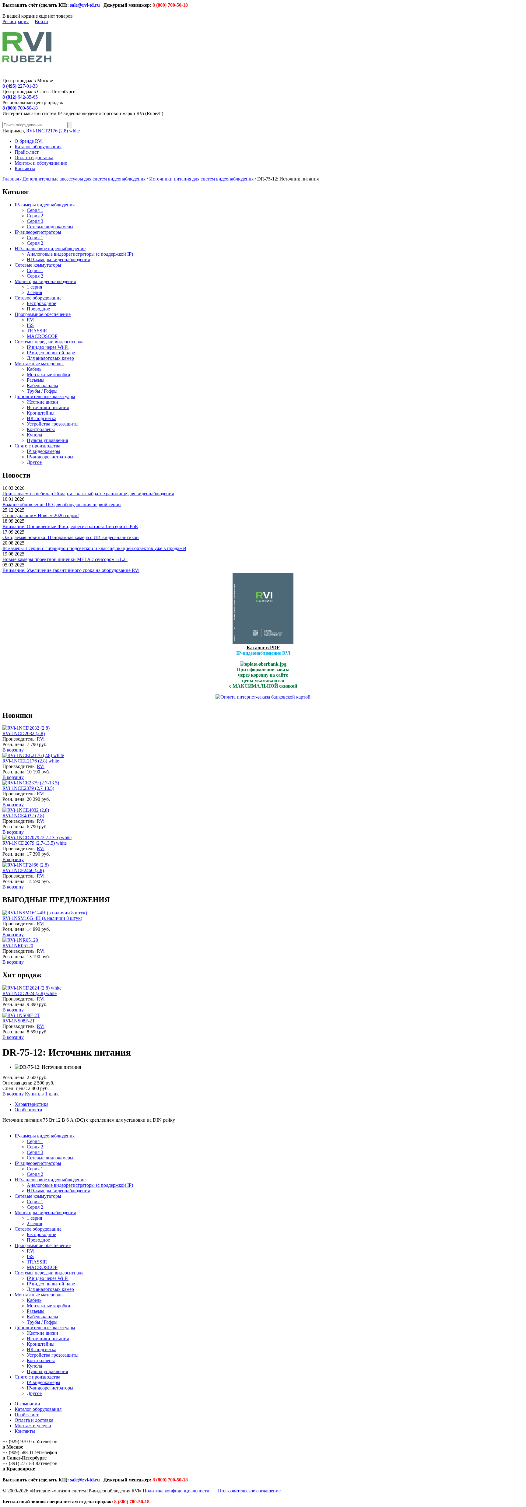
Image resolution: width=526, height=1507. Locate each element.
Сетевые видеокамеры (50, 226)
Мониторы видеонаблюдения (45, 281)
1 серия (34, 286)
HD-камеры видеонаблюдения (58, 259)
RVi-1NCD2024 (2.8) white (29, 993)
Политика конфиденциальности (176, 1490)
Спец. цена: (14, 1088)
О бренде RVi (29, 141)
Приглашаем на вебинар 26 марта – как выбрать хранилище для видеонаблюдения (88, 493)
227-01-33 (20, 86)
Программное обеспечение (43, 314)
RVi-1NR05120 (17, 945)
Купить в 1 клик (42, 1093)
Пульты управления (47, 440)
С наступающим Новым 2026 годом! (40, 515)
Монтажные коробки (48, 374)
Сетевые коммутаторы (38, 265)
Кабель (34, 369)
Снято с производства (37, 445)
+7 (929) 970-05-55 (21, 1441)
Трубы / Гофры (42, 391)
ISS (30, 325)
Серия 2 (35, 215)
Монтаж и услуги (33, 1425)
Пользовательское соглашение (249, 1490)
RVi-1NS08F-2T (18, 1020)
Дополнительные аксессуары (45, 396)
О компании (27, 1403)
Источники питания (48, 407)
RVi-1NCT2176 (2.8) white (53, 130)
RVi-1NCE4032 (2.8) (23, 815)
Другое (34, 462)
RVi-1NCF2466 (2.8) (23, 870)
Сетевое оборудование (38, 297)
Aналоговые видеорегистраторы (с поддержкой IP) (80, 254)
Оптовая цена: (17, 1082)
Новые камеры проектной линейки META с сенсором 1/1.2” (65, 559)
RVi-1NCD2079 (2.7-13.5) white (34, 843)
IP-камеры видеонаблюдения (45, 204)
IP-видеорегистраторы (38, 232)
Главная (10, 178)
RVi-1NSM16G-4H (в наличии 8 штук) (42, 918)
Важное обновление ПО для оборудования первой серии (61, 504)
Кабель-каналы (42, 385)
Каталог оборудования (38, 146)
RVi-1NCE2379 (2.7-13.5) (28, 788)
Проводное (38, 308)
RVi (30, 319)
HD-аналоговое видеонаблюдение (50, 248)
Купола (34, 434)
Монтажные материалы (39, 363)
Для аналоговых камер (50, 358)
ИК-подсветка (41, 418)
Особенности (28, 1109)
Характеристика (31, 1104)
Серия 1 (35, 210)
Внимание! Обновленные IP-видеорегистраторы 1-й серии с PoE (70, 526)
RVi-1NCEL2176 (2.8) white (30, 760)
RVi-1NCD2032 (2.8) (23, 733)
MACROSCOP (42, 336)
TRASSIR (37, 330)
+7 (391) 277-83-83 (21, 1463)
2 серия (34, 292)
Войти (41, 21)
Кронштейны (40, 412)
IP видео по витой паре (51, 352)
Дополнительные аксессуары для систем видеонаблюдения (84, 178)
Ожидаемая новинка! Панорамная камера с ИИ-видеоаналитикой (70, 537)
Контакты (25, 168)
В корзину (13, 749)
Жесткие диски (42, 402)
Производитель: (19, 738)
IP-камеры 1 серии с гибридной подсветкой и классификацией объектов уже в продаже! (94, 548)
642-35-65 (20, 97)
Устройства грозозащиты (53, 423)
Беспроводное (41, 303)
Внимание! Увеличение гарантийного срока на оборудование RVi (70, 570)
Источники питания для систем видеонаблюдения (201, 178)
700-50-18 (20, 107)
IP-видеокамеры (43, 451)
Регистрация (15, 21)
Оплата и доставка (34, 157)
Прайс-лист (27, 152)
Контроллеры (41, 429)
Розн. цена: (14, 744)
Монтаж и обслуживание (41, 163)
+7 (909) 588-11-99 (21, 1452)
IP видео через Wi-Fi (47, 347)
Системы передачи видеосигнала (49, 341)
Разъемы (35, 380)
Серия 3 (35, 221)
